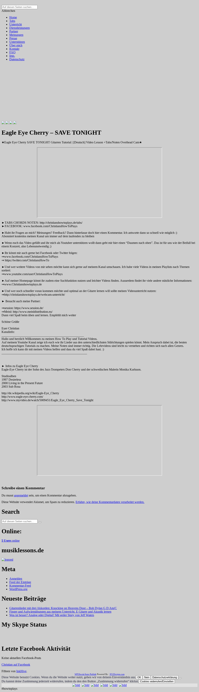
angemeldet (21, 495)
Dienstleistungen (19, 27)
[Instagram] (10, 123)
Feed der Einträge (20, 582)
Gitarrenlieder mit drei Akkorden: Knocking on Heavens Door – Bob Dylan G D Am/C (63, 608)
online (11, 540)
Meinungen (16, 34)
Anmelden (15, 578)
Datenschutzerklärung (164, 677)
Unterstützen (17, 41)
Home (13, 17)
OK (139, 677)
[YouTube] (14, 123)
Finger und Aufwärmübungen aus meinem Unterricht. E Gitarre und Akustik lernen (60, 611)
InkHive (21, 671)
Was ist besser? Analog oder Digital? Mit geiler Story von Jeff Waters (51, 615)
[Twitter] (7, 123)
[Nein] (180, 678)
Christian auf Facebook (16, 664)
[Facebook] (3, 123)
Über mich (15, 45)
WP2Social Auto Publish (85, 674)
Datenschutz (16, 59)
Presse (13, 38)
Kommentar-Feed (20, 585)
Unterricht (15, 24)
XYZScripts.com (117, 674)
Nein (146, 677)
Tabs (12, 21)
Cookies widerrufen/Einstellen (156, 681)
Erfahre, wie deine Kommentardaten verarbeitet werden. (110, 502)
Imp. (12, 55)
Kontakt (14, 48)
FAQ (12, 52)
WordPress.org (18, 589)
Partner (13, 31)
